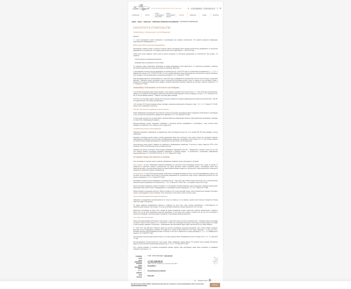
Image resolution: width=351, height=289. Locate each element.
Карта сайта (151, 275)
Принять (215, 285)
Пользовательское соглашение (157, 271)
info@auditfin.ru (152, 266)
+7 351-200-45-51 (196, 8)
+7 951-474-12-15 (209, 8)
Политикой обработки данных (139, 285)
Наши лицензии (168, 255)
